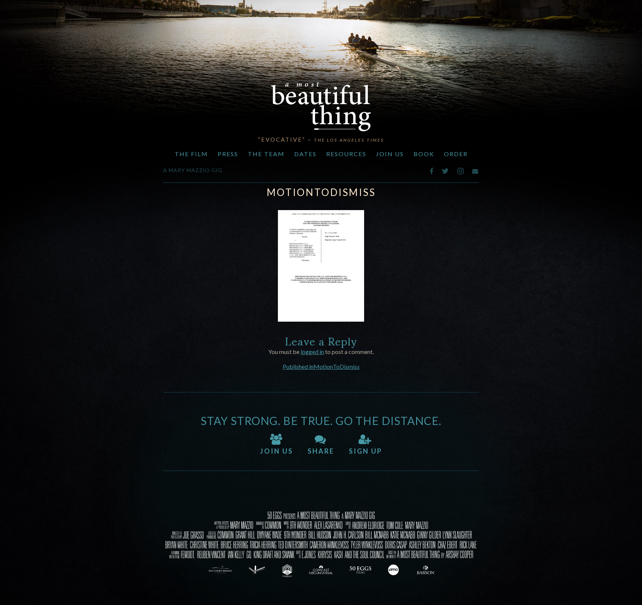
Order (456, 153)
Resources (346, 153)
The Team (266, 153)
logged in (312, 351)
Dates (305, 153)
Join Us (390, 153)
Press (228, 153)
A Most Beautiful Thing (321, 106)
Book (424, 153)
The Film (191, 153)
